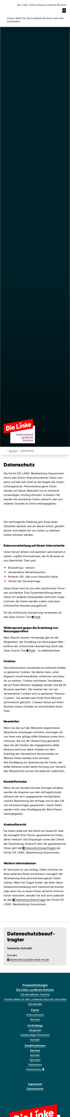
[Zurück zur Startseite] (19, 431)
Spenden (35, 1060)
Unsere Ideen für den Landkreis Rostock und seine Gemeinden (35, 20)
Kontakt (35, 1039)
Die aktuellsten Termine (35, 994)
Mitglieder (35, 1030)
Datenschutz (34, 1069)
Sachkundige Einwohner (35, 1035)
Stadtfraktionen (35, 1045)
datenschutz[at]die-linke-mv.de (29, 959)
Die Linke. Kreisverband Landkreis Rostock (41, 5)
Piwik (37, 617)
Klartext (35, 1019)
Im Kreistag (35, 1025)
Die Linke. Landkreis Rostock (35, 989)
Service (13, 450)
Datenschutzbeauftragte (40, 848)
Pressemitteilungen (35, 985)
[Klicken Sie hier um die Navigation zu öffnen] (64, 10)
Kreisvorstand (35, 1014)
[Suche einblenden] (55, 10)
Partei (35, 1010)
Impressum (35, 1064)
